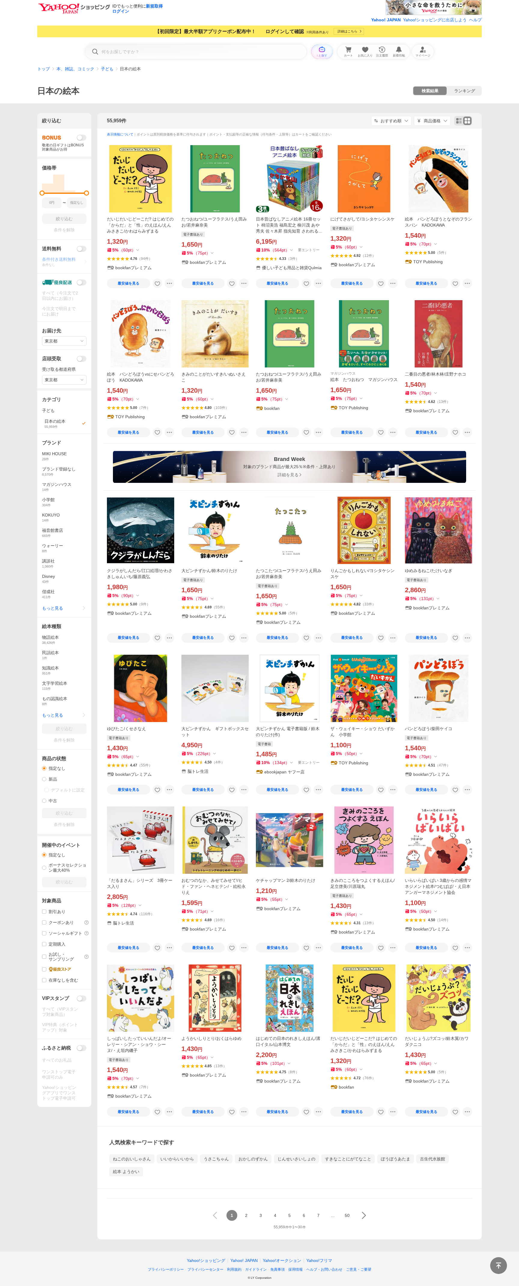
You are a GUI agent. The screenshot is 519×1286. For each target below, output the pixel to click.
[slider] (42, 193)
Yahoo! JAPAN (386, 19)
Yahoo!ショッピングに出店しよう (435, 19)
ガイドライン (256, 1269)
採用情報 (295, 1269)
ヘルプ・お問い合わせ (324, 1269)
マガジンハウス (343, 373)
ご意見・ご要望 (358, 1269)
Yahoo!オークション (282, 1260)
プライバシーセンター (205, 1269)
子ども (107, 68)
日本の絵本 (58, 91)
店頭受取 (51, 358)
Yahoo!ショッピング (206, 1260)
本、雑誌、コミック (75, 68)
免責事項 (277, 1269)
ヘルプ (475, 19)
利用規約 (234, 1269)
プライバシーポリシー (166, 1269)
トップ (43, 68)
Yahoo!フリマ (319, 1260)
